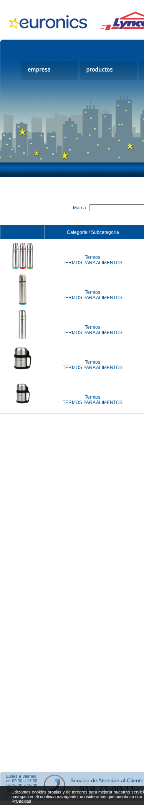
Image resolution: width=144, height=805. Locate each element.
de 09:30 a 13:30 (21, 780)
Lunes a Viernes (21, 776)
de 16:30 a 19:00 (21, 785)
